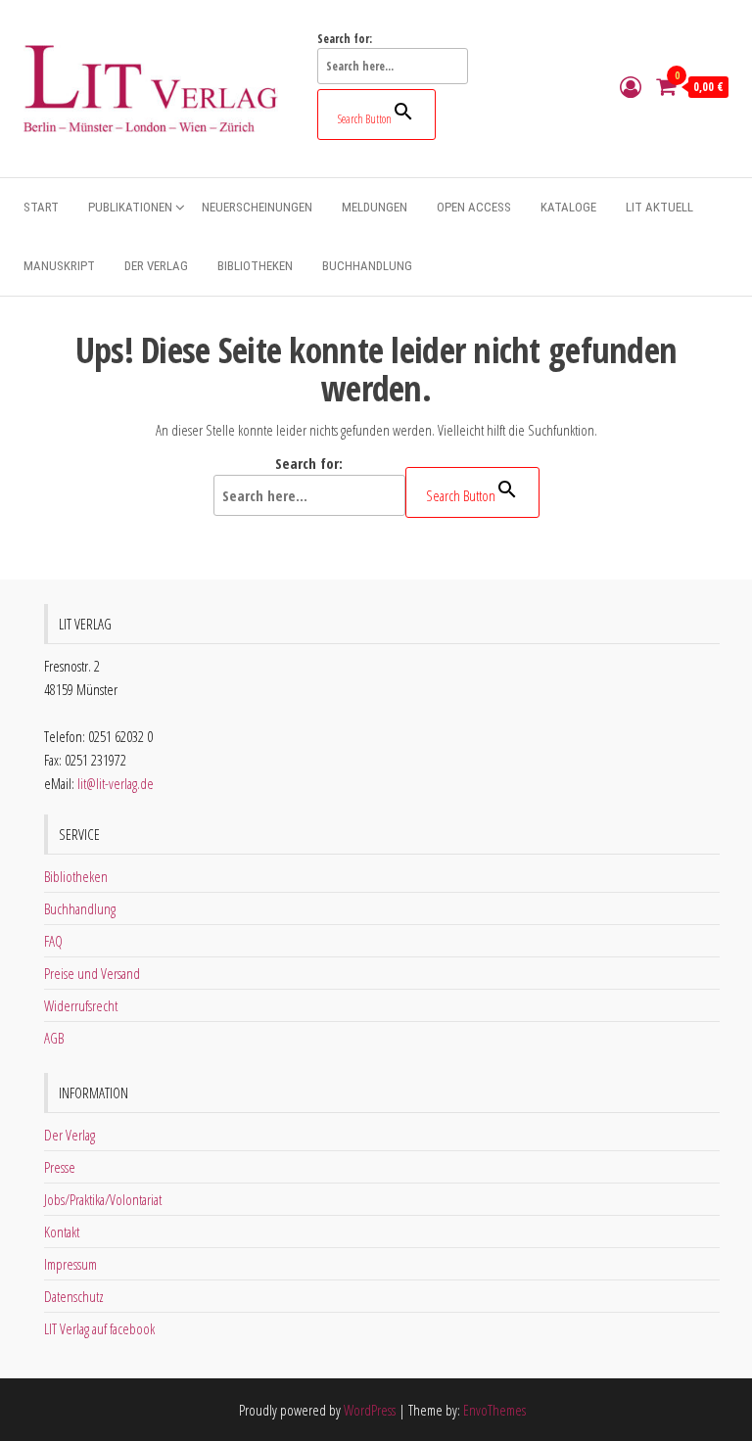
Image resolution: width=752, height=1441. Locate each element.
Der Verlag (156, 265)
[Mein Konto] (630, 86)
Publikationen (130, 207)
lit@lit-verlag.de (115, 783)
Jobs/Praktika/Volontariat (103, 1199)
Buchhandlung (367, 265)
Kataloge (568, 207)
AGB (54, 1037)
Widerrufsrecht (81, 1005)
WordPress (370, 1409)
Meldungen (374, 207)
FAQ (53, 941)
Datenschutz (74, 1296)
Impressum (70, 1264)
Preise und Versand (92, 973)
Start (41, 207)
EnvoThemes (494, 1409)
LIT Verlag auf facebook (99, 1328)
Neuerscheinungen (257, 207)
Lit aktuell (659, 207)
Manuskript (59, 265)
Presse (59, 1167)
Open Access (474, 207)
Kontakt (61, 1231)
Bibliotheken (255, 265)
